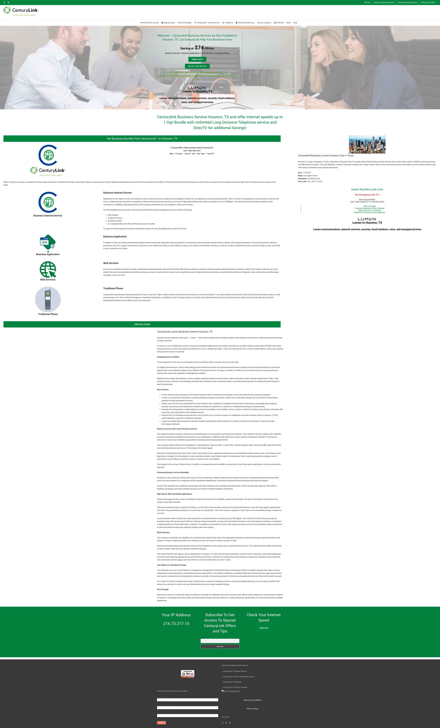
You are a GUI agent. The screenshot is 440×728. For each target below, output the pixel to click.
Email (203, 637)
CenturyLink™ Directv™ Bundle (235, 687)
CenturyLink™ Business (232, 682)
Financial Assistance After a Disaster (369, 208)
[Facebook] (223, 723)
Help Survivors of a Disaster (369, 210)
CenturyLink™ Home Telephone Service (238, 677)
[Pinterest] (230, 723)
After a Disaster (369, 206)
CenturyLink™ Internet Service (235, 671)
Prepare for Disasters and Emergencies (369, 212)
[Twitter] (226, 723)
